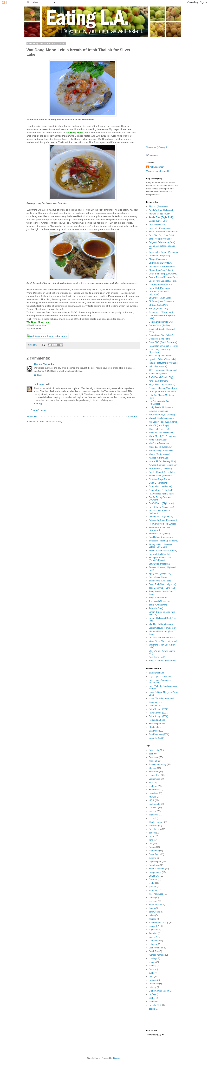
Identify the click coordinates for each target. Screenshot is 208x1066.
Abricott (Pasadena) (158, 206)
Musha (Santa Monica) (159, 454)
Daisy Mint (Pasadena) (159, 288)
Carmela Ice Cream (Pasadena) (163, 252)
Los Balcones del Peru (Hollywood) (159, 402)
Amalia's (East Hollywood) (161, 210)
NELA (151, 800)
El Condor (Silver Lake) (160, 298)
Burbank (153, 980)
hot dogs (153, 958)
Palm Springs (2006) (158, 709)
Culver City (154, 876)
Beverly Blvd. (155, 1005)
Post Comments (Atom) (51, 421)
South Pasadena (156, 868)
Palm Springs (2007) (158, 713)
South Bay (154, 951)
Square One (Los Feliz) (160, 581)
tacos (151, 836)
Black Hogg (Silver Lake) (160, 239)
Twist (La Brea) (156, 608)
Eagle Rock (154, 854)
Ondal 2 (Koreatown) (158, 483)
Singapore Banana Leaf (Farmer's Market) (160, 558)
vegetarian (154, 850)
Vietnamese (154, 779)
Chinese (152, 768)
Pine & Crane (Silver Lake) (161, 507)
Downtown (153, 757)
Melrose (152, 919)
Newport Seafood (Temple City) (163, 465)
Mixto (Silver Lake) (158, 440)
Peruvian (153, 933)
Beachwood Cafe (157, 224)
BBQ (151, 976)
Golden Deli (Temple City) (161, 322)
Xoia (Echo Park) (157, 657)
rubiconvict (39, 384)
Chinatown (154, 983)
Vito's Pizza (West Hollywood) (163, 641)
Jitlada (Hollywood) (158, 373)
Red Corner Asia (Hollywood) (162, 524)
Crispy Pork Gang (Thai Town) (163, 281)
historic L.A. (154, 775)
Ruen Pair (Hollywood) (159, 533)
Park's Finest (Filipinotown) (161, 503)
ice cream (153, 890)
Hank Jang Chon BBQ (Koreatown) (159, 350)
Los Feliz (153, 807)
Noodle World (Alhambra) (160, 475)
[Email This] (49, 345)
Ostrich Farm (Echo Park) (161, 490)
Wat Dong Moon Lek (76, 132)
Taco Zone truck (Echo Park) (162, 588)
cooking (152, 965)
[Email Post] (43, 345)
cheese (152, 962)
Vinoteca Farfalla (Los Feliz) (162, 637)
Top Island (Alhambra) (159, 601)
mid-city (152, 811)
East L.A (153, 937)
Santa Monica (155, 904)
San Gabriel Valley (157, 764)
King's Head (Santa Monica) (162, 384)
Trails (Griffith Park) (158, 605)
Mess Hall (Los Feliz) (159, 429)
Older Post (133, 416)
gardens (152, 886)
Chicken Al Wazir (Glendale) (162, 266)
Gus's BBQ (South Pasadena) (163, 342)
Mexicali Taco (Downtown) (161, 432)
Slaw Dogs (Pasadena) (159, 564)
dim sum (153, 901)
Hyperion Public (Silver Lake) (162, 359)
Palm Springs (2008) (158, 716)
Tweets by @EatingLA (156, 147)
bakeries (153, 944)
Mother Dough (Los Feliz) (161, 450)
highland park (155, 861)
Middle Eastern (156, 822)
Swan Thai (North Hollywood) (162, 584)
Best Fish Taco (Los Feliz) (161, 235)
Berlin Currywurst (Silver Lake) (163, 231)
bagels (152, 1009)
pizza (151, 818)
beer (151, 754)
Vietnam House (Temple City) (162, 628)
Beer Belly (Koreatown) (159, 228)
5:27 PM (38, 404)
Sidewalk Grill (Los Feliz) (160, 554)
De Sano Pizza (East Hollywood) (159, 292)
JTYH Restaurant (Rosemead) (163, 370)
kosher (152, 998)
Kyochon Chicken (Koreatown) (163, 388)
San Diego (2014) (157, 731)
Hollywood (153, 771)
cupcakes (153, 929)
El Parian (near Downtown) (161, 301)
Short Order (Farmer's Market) (163, 550)
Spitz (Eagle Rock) (158, 577)
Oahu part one (155, 702)
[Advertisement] (159, 91)
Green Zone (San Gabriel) (161, 335)
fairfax (152, 969)
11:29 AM (38, 375)
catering (152, 987)
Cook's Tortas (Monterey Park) (163, 277)
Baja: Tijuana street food (160, 676)
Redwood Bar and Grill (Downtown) (159, 528)
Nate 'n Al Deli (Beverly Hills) (162, 461)
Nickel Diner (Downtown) (160, 468)
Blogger (116, 1058)
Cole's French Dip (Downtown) (163, 274)
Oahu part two (155, 705)
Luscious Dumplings (158, 411)
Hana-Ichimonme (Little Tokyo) (163, 346)
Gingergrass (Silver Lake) (161, 312)
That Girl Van (40, 364)
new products (155, 872)
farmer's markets (157, 955)
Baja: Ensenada (156, 673)
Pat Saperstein (157, 167)
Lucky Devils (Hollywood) (161, 407)
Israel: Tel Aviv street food (161, 698)
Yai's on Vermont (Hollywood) (162, 660)
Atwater (152, 797)
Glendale (153, 879)
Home (83, 416)
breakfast (153, 825)
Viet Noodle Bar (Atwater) (161, 624)
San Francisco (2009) (159, 734)
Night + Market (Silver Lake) (162, 472)
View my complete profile (158, 171)
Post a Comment (38, 410)
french (152, 908)
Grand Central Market (159, 991)
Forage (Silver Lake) (158, 308)
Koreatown (154, 865)
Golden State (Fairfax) (159, 325)
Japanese (153, 814)
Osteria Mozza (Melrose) (160, 486)
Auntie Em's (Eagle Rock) (161, 217)
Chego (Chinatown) (158, 259)
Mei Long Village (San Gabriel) (163, 422)
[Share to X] (55, 345)
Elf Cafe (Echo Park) (158, 305)
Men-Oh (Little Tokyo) (159, 425)
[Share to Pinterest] (61, 345)
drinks (152, 883)
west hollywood (156, 894)
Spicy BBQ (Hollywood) (160, 573)
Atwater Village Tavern (159, 214)
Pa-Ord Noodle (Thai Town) (161, 494)
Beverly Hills (155, 829)
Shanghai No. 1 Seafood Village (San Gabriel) (160, 545)
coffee (152, 833)
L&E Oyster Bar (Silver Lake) (162, 391)
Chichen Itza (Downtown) (160, 263)
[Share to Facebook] (58, 345)
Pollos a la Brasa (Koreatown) (163, 520)
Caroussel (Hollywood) (159, 255)
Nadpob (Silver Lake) (159, 458)
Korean (152, 847)
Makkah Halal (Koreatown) (161, 418)
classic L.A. (154, 926)
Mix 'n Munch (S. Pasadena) (162, 436)
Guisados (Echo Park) (159, 339)
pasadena (153, 793)
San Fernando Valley (158, 922)
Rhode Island (155, 727)
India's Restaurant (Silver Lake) (163, 363)
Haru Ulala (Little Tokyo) (160, 355)
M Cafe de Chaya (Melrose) (162, 414)
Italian (152, 897)
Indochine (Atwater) (158, 366)
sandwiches (154, 912)
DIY (150, 843)
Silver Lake (154, 750)
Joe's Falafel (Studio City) (161, 377)
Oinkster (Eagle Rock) (159, 479)
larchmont (153, 1001)
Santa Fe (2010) (156, 738)
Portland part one (157, 720)
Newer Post (32, 416)
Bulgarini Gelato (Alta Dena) (162, 242)
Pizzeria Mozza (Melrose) (161, 516)
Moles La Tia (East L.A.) (160, 447)
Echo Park (154, 789)
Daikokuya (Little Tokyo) (160, 284)
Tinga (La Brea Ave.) (158, 597)
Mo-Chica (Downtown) (159, 443)
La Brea (152, 994)
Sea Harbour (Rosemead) (161, 537)
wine (151, 840)
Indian (152, 915)
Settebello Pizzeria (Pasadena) (163, 541)
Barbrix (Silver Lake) (158, 221)
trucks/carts (154, 804)
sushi (151, 973)
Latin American (156, 947)
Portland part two (157, 723)
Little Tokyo (154, 940)
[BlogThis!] (52, 345)
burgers (152, 858)
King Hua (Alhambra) (158, 381)
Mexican (153, 761)
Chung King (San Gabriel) (161, 270)
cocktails (153, 786)
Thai (151, 782)
